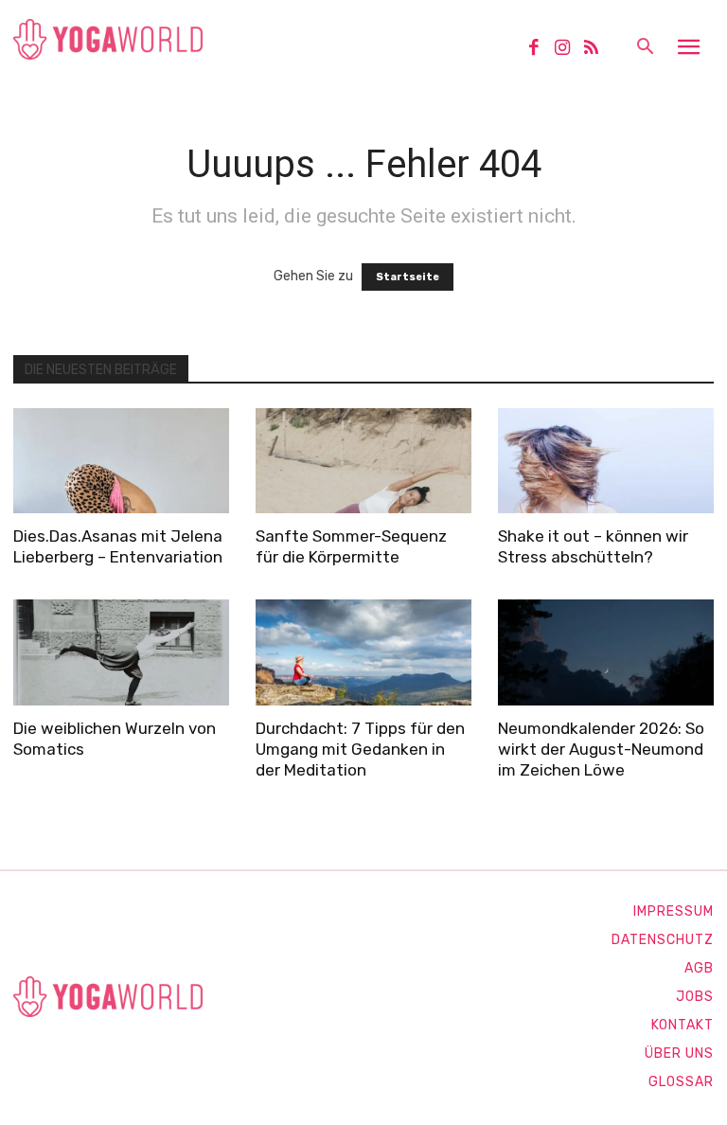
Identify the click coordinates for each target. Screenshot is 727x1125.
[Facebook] (540, 49)
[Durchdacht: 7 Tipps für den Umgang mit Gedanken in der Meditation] (363, 652)
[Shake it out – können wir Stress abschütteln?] (606, 461)
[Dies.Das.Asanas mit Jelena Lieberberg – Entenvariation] (121, 461)
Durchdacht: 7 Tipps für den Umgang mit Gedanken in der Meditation (360, 749)
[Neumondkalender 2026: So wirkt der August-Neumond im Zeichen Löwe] (606, 652)
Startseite (407, 277)
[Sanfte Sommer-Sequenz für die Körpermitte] (363, 461)
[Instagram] (569, 49)
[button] (645, 48)
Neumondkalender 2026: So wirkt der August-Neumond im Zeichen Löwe (601, 749)
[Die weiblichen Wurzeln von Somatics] (121, 652)
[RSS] (598, 49)
